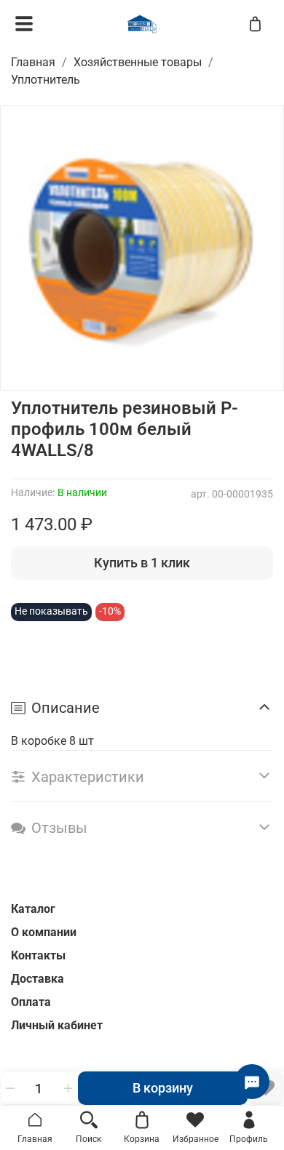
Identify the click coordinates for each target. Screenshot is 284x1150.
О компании (43, 932)
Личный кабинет (57, 1025)
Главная (33, 62)
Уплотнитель (45, 80)
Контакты (38, 955)
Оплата (31, 1002)
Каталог (33, 909)
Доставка (37, 979)
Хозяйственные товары (138, 62)
